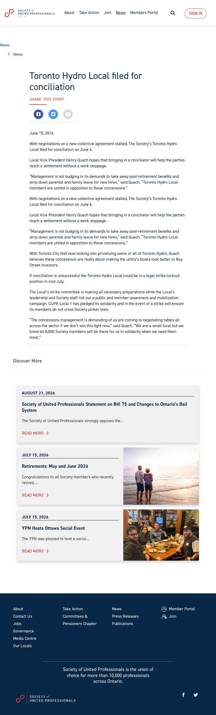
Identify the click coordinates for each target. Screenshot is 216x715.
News (4, 45)
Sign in (195, 13)
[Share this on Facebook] (38, 114)
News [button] (120, 12)
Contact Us (22, 616)
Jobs (17, 623)
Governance (23, 631)
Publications (122, 623)
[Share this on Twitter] (53, 114)
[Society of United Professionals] (31, 13)
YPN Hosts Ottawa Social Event (53, 528)
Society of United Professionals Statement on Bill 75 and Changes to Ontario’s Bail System (104, 407)
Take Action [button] (89, 12)
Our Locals (22, 646)
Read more (33, 433)
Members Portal (144, 12)
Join (107, 12)
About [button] (69, 12)
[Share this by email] (68, 114)
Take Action (73, 609)
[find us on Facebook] (183, 695)
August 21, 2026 (38, 393)
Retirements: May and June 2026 (55, 466)
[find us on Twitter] (195, 695)
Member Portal (181, 609)
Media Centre (24, 638)
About (18, 609)
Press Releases (125, 616)
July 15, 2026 (35, 455)
